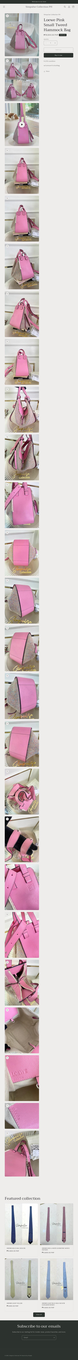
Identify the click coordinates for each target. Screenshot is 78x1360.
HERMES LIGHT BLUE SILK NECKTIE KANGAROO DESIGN (53, 1304)
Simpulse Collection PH (15, 1355)
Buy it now (58, 55)
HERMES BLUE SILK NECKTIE (16, 1248)
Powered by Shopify (27, 1355)
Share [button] (48, 71)
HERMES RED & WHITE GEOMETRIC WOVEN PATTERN (56, 1249)
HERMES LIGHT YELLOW (14, 1303)
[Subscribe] (54, 1337)
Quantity (46, 39)
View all (39, 1314)
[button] (4, 7)
